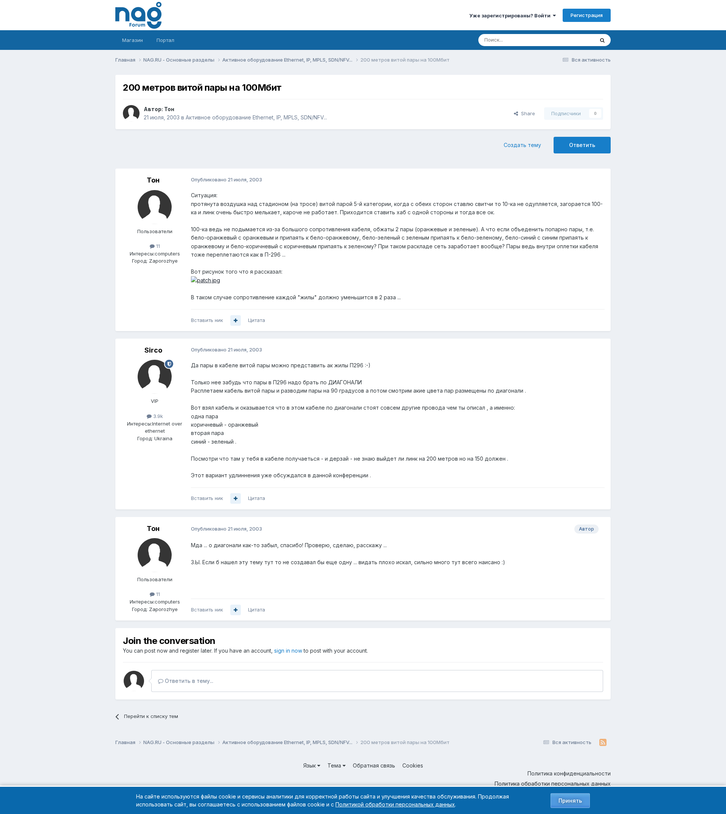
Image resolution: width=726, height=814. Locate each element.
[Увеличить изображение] (205, 280)
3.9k (157, 416)
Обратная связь (374, 765)
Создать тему (522, 145)
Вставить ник (207, 320)
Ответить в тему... (188, 681)
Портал (165, 40)
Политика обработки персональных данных (553, 783)
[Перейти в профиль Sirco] (155, 377)
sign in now (288, 650)
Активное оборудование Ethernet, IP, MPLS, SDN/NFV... (256, 117)
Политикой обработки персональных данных (395, 804)
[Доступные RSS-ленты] (603, 742)
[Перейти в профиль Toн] (131, 113)
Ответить (582, 145)
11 (157, 246)
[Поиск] (602, 40)
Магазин (132, 40)
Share (526, 113)
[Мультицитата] (235, 320)
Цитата (256, 320)
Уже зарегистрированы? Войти (511, 15)
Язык (310, 765)
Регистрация (587, 15)
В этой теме (570, 40)
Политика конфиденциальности (569, 773)
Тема (335, 765)
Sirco (153, 350)
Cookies (412, 765)
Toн (169, 109)
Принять (570, 800)
